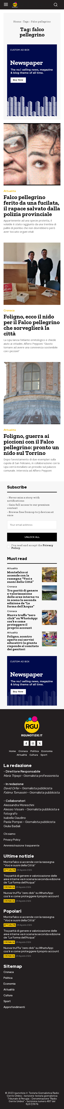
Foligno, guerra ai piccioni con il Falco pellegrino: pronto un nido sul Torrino (31, 444)
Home (17, 21)
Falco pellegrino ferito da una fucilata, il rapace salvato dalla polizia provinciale (32, 205)
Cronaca (9, 310)
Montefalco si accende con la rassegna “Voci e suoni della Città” (20, 577)
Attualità (10, 191)
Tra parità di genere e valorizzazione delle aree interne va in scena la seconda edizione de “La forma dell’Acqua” (23, 598)
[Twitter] (39, 743)
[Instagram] (32, 743)
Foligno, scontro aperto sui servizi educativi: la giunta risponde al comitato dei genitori (23, 642)
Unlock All (32, 537)
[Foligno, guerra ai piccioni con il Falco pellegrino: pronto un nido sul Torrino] (32, 393)
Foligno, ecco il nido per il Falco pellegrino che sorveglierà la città (32, 325)
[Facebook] (26, 743)
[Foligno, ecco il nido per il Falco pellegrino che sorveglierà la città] (32, 274)
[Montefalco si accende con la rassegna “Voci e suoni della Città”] (49, 574)
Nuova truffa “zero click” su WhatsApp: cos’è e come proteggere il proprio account (22, 621)
